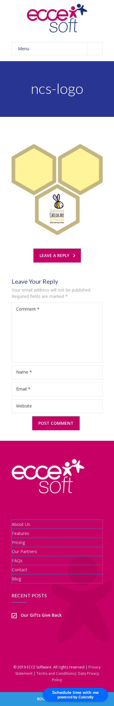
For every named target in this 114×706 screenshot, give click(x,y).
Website (24, 406)
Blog (16, 579)
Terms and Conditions (55, 673)
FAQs (17, 560)
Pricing (18, 542)
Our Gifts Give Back (41, 615)
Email (23, 389)
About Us (21, 524)
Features (20, 533)
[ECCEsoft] (57, 18)
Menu (23, 48)
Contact (19, 569)
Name (24, 372)
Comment (28, 309)
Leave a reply (54, 255)
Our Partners (24, 551)
